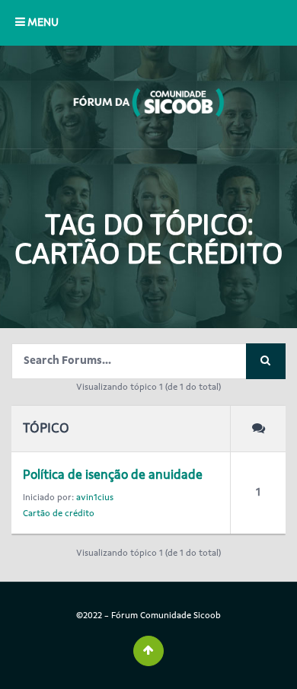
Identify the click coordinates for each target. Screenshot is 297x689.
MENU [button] (42, 22)
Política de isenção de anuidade (113, 474)
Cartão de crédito (58, 513)
